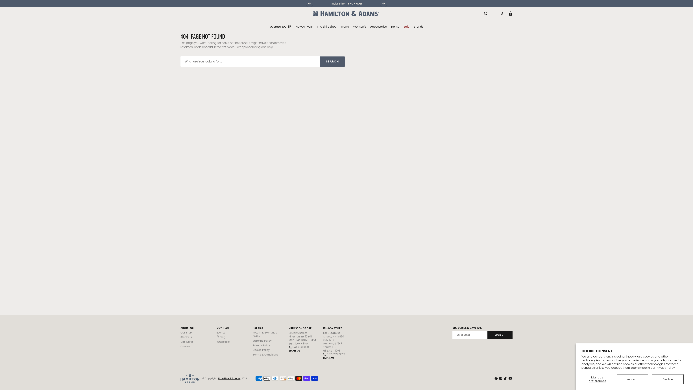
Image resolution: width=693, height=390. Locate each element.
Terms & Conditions (265, 354)
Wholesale (223, 342)
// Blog (221, 337)
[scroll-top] (685, 382)
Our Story (186, 332)
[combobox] (262, 61)
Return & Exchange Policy (265, 334)
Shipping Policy (262, 341)
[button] (485, 13)
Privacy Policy (665, 368)
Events (221, 332)
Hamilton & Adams (229, 378)
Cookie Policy (261, 350)
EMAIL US (294, 350)
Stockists (186, 337)
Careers (185, 346)
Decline (668, 379)
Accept (632, 379)
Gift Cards (187, 342)
